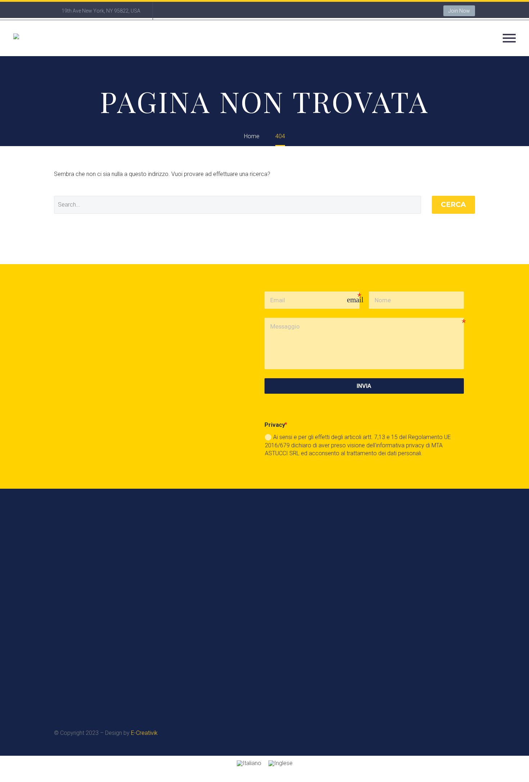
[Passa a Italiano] (249, 764)
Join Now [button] (459, 11)
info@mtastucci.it (427, 630)
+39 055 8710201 (283, 630)
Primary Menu (509, 38)
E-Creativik (144, 732)
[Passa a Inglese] (280, 764)
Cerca (453, 204)
